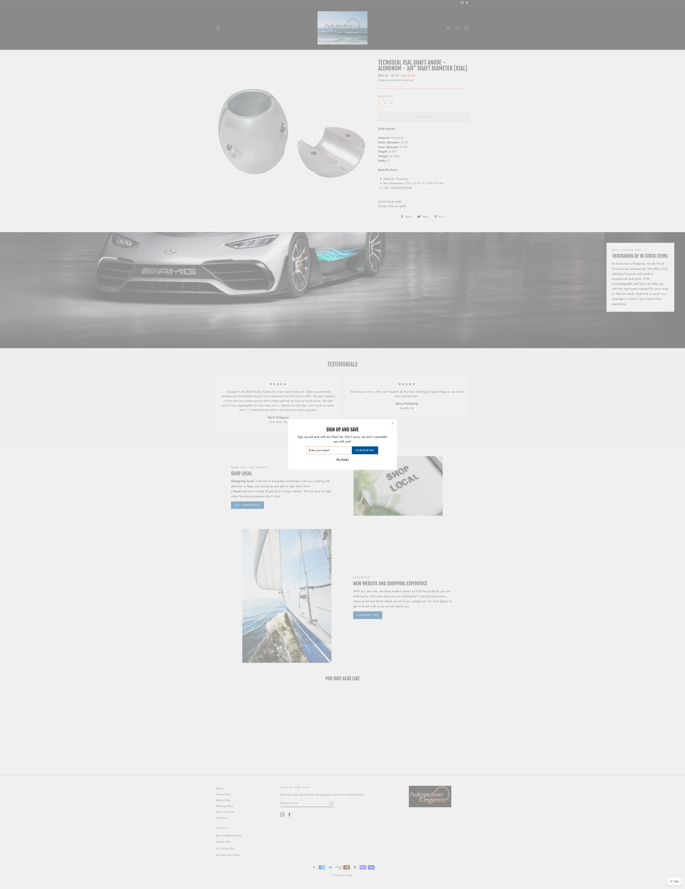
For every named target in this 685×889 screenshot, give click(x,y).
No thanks (342, 459)
